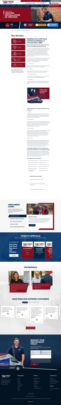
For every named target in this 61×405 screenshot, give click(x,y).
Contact (47, 5)
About (19, 388)
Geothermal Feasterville (33, 168)
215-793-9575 (54, 383)
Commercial (19, 386)
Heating (19, 381)
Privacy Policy (43, 362)
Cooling (19, 379)
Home (12, 30)
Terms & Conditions (48, 362)
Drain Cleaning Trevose (33, 164)
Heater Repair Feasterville (45, 164)
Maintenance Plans (35, 5)
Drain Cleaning (20, 384)
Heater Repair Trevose (44, 168)
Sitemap (35, 384)
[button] (38, 180)
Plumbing (19, 383)
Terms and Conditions (37, 388)
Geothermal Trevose (44, 162)
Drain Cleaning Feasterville (34, 160)
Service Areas (36, 383)
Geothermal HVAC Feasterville (32, 170)
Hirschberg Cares (36, 381)
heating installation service (43, 140)
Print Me (27, 252)
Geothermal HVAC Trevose (45, 160)
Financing (35, 379)
